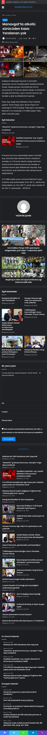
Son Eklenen (23, 449)
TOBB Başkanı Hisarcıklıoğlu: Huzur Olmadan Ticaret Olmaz (34, 312)
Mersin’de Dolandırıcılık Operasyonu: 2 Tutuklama (23, 621)
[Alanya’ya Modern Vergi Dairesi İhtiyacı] (34, 342)
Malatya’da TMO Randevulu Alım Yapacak (19, 456)
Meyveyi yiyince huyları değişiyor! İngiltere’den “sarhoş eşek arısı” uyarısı (21, 492)
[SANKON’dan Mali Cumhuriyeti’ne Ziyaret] (8, 519)
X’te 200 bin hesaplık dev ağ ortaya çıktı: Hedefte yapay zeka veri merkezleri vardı (23, 483)
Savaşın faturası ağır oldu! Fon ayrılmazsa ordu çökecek (33, 300)
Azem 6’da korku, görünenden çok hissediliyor (21, 545)
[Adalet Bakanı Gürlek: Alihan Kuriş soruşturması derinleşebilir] (12, 315)
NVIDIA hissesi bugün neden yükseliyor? (18, 579)
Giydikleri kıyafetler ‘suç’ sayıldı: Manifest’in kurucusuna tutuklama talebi (30, 141)
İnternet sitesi (7, 420)
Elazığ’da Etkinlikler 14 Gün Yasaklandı (11, 299)
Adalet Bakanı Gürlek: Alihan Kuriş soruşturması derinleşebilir (11, 326)
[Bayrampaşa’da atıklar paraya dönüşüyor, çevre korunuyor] (12, 342)
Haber (14, 15)
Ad (3, 403)
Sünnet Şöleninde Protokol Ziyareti (16, 614)
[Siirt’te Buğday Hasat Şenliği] (8, 597)
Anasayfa (7, 15)
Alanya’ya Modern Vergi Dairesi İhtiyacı (34, 351)
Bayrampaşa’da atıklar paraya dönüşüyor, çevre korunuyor (11, 352)
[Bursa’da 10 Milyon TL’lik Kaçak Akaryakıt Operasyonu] (8, 509)
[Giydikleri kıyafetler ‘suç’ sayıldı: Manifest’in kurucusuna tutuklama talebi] (8, 140)
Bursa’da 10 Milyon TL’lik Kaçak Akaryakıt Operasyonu (29, 507)
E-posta (5, 412)
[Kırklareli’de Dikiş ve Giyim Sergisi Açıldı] (8, 607)
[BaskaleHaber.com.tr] (23, 7)
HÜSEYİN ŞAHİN (10, 38)
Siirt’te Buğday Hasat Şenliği (28, 594)
